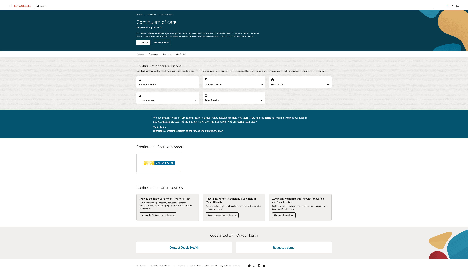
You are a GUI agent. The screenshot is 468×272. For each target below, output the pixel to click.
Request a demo (161, 42)
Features (140, 54)
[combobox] (234, 6)
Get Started (181, 54)
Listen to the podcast (283, 215)
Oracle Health (151, 14)
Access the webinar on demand (222, 215)
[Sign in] (452, 5)
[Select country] (448, 5)
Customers (153, 54)
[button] (10, 5)
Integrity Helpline (225, 266)
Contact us (143, 42)
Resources (167, 54)
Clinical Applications (166, 14)
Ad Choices (191, 266)
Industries (139, 14)
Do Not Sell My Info (163, 266)
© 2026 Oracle (141, 266)
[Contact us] (457, 5)
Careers (199, 266)
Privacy (153, 266)
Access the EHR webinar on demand (158, 215)
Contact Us (237, 266)
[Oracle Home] (22, 5)
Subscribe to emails (211, 266)
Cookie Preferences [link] (179, 266)
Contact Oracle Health (184, 247)
